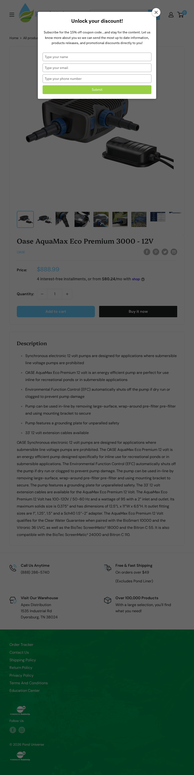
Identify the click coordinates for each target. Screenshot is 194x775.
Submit (97, 89)
